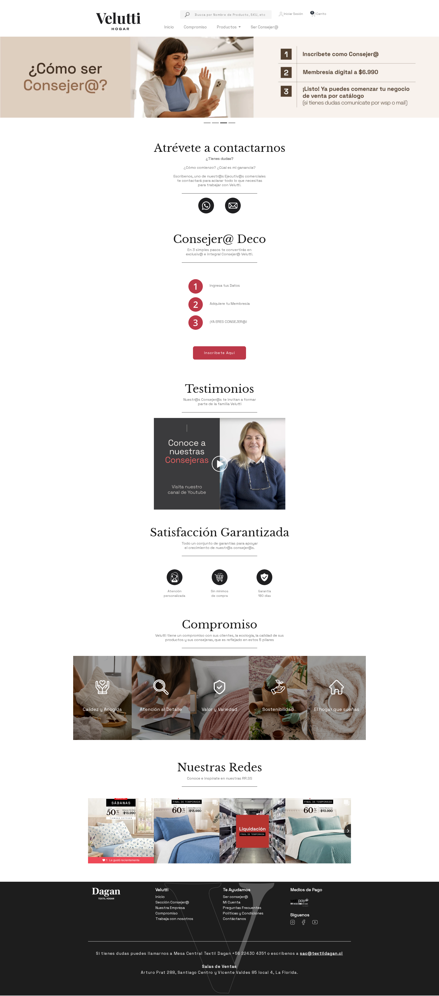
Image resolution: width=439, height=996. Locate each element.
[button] (318, 14)
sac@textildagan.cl (321, 953)
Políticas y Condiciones (243, 913)
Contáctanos (234, 918)
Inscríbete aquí (219, 352)
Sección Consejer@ (172, 902)
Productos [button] (227, 27)
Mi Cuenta (231, 902)
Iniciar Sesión (293, 14)
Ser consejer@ (235, 896)
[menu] (226, 14)
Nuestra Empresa (170, 907)
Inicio (169, 27)
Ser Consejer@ (264, 27)
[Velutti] (118, 21)
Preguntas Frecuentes (242, 907)
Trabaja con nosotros (174, 918)
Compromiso (195, 27)
